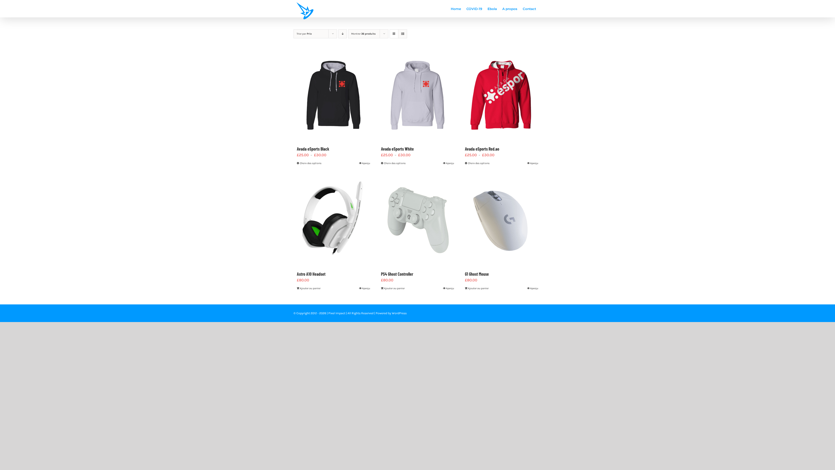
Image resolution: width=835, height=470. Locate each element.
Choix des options (310, 163)
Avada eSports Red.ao (482, 148)
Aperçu (366, 163)
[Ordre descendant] (342, 33)
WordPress (399, 313)
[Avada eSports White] (418, 94)
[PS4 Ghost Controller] (418, 220)
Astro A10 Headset (311, 274)
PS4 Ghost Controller (397, 274)
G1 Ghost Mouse (477, 274)
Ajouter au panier (310, 288)
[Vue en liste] (402, 34)
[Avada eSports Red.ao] (501, 94)
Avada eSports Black (313, 148)
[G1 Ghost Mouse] (501, 220)
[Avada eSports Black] (333, 94)
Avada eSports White (397, 148)
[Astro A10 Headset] (333, 220)
